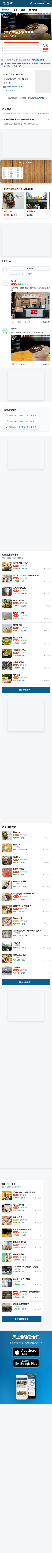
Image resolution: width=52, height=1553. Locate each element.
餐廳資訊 (6, 9)
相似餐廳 (33, 10)
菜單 (15, 10)
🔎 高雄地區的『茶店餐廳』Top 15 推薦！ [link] (22, 427)
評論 (23, 10)
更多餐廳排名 (24, 690)
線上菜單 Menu (26, 162)
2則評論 (45, 51)
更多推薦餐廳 (24, 982)
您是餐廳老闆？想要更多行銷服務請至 (26, 98)
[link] (24, 569)
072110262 (10, 90)
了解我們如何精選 (38, 60)
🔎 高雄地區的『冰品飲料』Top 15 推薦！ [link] (22, 415)
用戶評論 (6, 261)
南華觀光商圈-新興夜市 (15, 87)
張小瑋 (14, 281)
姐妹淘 (14, 329)
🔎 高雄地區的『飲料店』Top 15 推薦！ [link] (21, 421)
